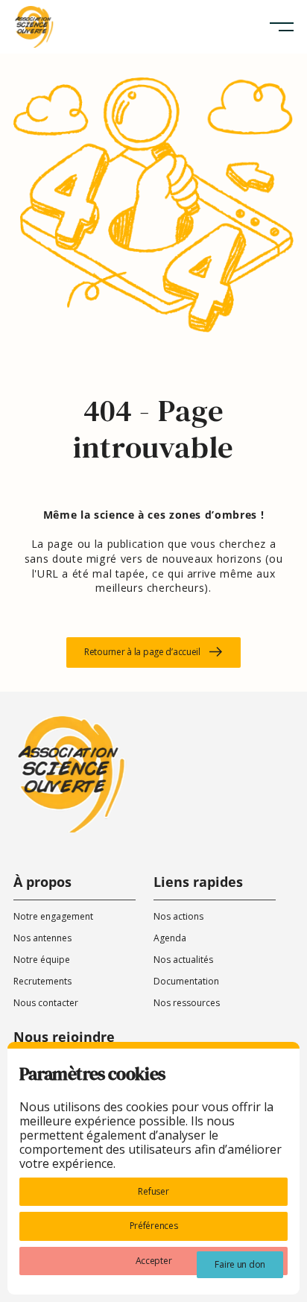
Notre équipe (41, 959)
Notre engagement (53, 916)
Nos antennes (42, 938)
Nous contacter (45, 1002)
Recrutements (42, 981)
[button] (282, 26)
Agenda (170, 938)
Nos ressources (187, 1002)
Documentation (186, 981)
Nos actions (178, 916)
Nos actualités (183, 959)
